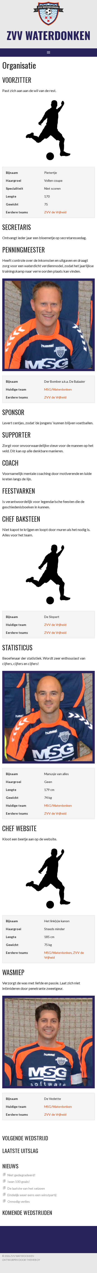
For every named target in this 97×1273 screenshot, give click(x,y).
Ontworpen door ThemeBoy (21, 1259)
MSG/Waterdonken (58, 389)
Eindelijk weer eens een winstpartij (31, 1195)
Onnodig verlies (18, 1201)
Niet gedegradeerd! (21, 1175)
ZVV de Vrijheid (55, 212)
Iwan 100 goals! (18, 1181)
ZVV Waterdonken (48, 35)
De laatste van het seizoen (26, 1188)
